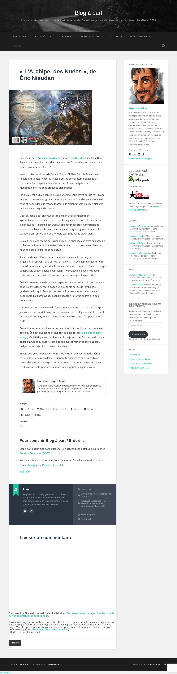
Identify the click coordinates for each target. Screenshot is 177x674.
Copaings (93, 494)
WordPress (65, 36)
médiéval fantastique (92, 501)
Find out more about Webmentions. (48, 629)
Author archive (25, 510)
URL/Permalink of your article (25, 632)
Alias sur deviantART (139, 275)
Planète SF (99, 506)
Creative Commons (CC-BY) (35, 453)
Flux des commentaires (141, 363)
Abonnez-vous (138, 334)
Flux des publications (140, 359)
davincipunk (87, 506)
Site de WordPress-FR (140, 368)
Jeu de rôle (41, 36)
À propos (18, 36)
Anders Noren (152, 664)
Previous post (88, 514)
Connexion (135, 355)
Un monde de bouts (91, 36)
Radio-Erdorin (138, 36)
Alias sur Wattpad (138, 253)
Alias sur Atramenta (139, 226)
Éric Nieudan (77, 158)
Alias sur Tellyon (137, 243)
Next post (86, 519)
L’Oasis (17, 46)
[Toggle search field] (163, 46)
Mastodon (25, 471)
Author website (31, 510)
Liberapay (32, 465)
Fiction (115, 36)
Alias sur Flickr (137, 284)
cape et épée (96, 503)
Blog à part (88, 13)
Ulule (61, 465)
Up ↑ (166, 664)
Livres (84, 494)
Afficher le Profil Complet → (141, 158)
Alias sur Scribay (137, 236)
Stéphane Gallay (137, 108)
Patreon (46, 465)
